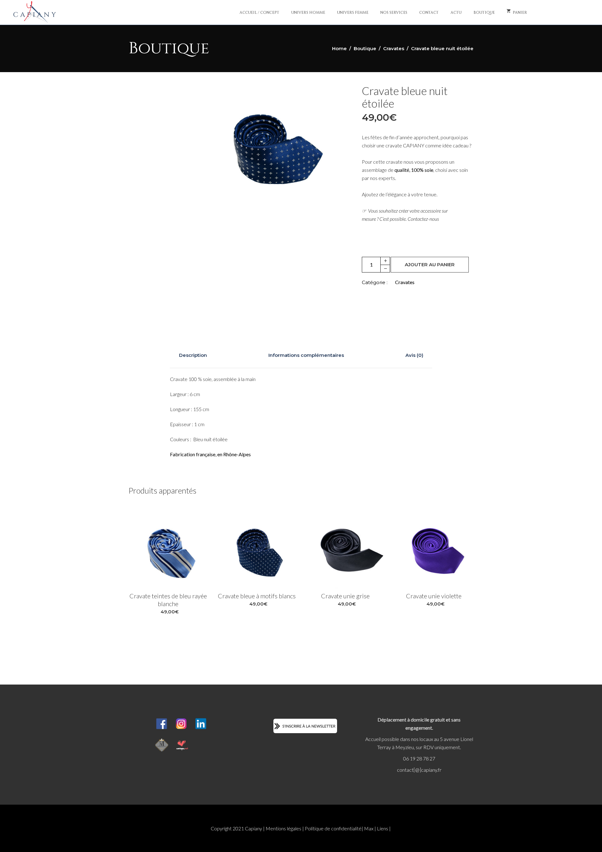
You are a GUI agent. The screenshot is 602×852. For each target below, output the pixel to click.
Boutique (365, 48)
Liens (382, 828)
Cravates (393, 48)
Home (339, 48)
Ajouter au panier (430, 264)
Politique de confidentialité (333, 828)
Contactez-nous (423, 219)
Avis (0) (414, 355)
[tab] (193, 355)
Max (368, 828)
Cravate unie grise (345, 596)
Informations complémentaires (306, 355)
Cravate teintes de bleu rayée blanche (168, 599)
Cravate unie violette (434, 596)
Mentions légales (283, 828)
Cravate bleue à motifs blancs (257, 596)
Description (193, 355)
